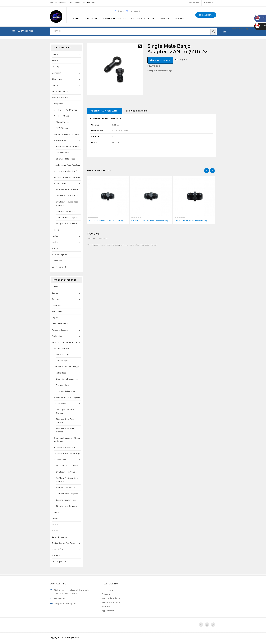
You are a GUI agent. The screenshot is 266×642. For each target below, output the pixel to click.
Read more (101, 179)
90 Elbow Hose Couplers (67, 196)
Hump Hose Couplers (65, 211)
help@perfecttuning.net (65, 603)
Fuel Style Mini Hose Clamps (65, 411)
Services (164, 19)
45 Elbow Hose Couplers (67, 189)
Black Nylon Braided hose (68, 146)
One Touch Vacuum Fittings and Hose (67, 439)
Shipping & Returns (137, 111)
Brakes (55, 60)
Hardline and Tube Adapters (67, 165)
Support (180, 19)
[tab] (104, 111)
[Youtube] (207, 624)
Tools (56, 230)
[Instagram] (213, 624)
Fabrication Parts (59, 91)
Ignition (55, 236)
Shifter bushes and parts (63, 543)
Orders (121, 11)
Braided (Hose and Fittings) (66, 134)
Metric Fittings (63, 122)
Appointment (108, 611)
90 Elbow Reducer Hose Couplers (67, 203)
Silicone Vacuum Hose (66, 500)
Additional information (105, 111)
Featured (106, 607)
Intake (55, 242)
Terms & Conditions (111, 602)
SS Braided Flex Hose (65, 159)
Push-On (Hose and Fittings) (67, 177)
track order (194, 3)
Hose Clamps (60, 404)
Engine (55, 85)
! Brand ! (55, 54)
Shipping (106, 594)
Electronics (57, 79)
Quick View (114, 179)
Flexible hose (60, 140)
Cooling (55, 67)
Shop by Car (91, 19)
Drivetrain (56, 73)
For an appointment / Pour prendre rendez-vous (72, 3)
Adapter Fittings (165, 71)
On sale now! (206, 15)
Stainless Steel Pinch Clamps (65, 420)
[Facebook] (201, 624)
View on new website (160, 60)
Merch (55, 248)
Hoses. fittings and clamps (64, 110)
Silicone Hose (60, 184)
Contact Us (208, 3)
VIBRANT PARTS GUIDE (114, 19)
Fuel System (57, 104)
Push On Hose (62, 153)
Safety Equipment (60, 255)
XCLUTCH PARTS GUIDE (142, 19)
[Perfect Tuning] (56, 16)
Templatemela (73, 637)
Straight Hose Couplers (66, 224)
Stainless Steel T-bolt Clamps (66, 430)
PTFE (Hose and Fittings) (65, 171)
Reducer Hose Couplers (67, 217)
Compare (182, 59)
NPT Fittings (62, 128)
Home (76, 19)
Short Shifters (58, 549)
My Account (107, 590)
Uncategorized (59, 267)
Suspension (57, 261)
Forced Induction (60, 98)
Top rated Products (111, 598)
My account (135, 11)
